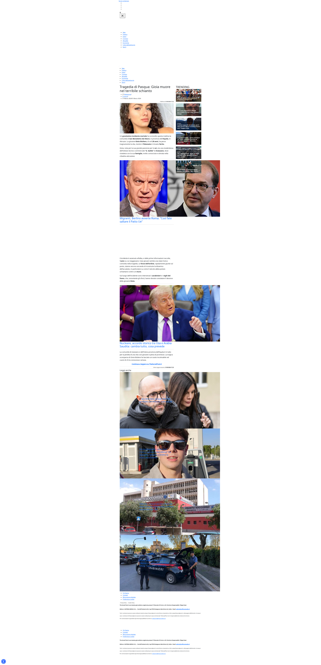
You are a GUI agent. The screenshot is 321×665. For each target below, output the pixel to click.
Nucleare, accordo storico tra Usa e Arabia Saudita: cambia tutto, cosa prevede (146, 344)
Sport (124, 47)
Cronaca (125, 39)
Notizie (178, 96)
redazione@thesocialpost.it (159, 618)
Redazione (127, 94)
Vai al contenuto (124, 1)
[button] (3, 661)
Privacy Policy (123, 602)
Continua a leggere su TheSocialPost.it (147, 364)
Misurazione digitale (129, 597)
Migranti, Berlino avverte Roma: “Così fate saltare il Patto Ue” (146, 219)
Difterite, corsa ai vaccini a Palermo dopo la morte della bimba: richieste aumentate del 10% (156, 506)
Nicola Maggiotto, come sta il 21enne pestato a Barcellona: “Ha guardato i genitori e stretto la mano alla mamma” (155, 453)
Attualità (125, 41)
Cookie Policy (131, 602)
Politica (125, 34)
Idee (124, 32)
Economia (126, 43)
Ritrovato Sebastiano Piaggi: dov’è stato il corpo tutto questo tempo (188, 112)
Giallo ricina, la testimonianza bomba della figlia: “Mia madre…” (188, 170)
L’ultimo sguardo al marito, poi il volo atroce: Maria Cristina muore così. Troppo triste (188, 126)
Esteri (124, 37)
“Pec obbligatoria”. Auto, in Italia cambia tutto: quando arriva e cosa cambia (188, 155)
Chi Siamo (126, 593)
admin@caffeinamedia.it (183, 609)
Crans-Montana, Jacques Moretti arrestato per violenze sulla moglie (155, 400)
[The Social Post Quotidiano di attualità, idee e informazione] (168, 24)
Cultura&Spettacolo (129, 45)
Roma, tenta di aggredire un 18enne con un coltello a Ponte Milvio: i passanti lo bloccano (154, 563)
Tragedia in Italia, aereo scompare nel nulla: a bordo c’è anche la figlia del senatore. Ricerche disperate (188, 140)
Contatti (125, 595)
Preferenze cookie (128, 599)
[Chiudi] (122, 15)
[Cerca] (120, 12)
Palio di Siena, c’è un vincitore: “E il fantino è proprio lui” (188, 98)
